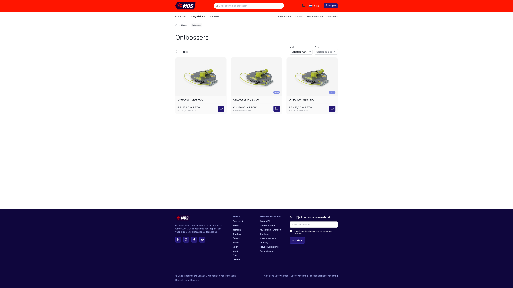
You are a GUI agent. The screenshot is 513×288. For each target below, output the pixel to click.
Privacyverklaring (269, 246)
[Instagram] (186, 240)
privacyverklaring (321, 231)
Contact (264, 234)
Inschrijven (297, 240)
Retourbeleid (266, 251)
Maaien (184, 25)
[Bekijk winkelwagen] (303, 5)
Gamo (235, 242)
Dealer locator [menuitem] (284, 16)
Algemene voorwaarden (276, 275)
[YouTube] (202, 240)
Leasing (264, 242)
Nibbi (235, 251)
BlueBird (236, 234)
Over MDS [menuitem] (214, 16)
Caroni (236, 238)
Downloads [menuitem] (332, 16)
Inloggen (332, 6)
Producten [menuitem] (180, 16)
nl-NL (316, 5)
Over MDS (265, 221)
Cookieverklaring (299, 275)
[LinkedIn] (178, 240)
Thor (235, 255)
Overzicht (237, 221)
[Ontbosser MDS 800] (312, 85)
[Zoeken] (217, 6)
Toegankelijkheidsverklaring (324, 275)
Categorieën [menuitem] (196, 16)
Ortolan (236, 259)
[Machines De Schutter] (185, 5)
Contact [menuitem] (299, 16)
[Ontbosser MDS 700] (256, 85)
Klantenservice (268, 238)
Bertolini (236, 229)
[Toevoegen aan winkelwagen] (221, 109)
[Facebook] (194, 240)
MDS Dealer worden (270, 229)
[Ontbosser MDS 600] (200, 85)
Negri (235, 246)
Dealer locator (267, 225)
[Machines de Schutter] (176, 25)
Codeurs (194, 280)
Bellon (235, 225)
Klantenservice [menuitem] (315, 16)
